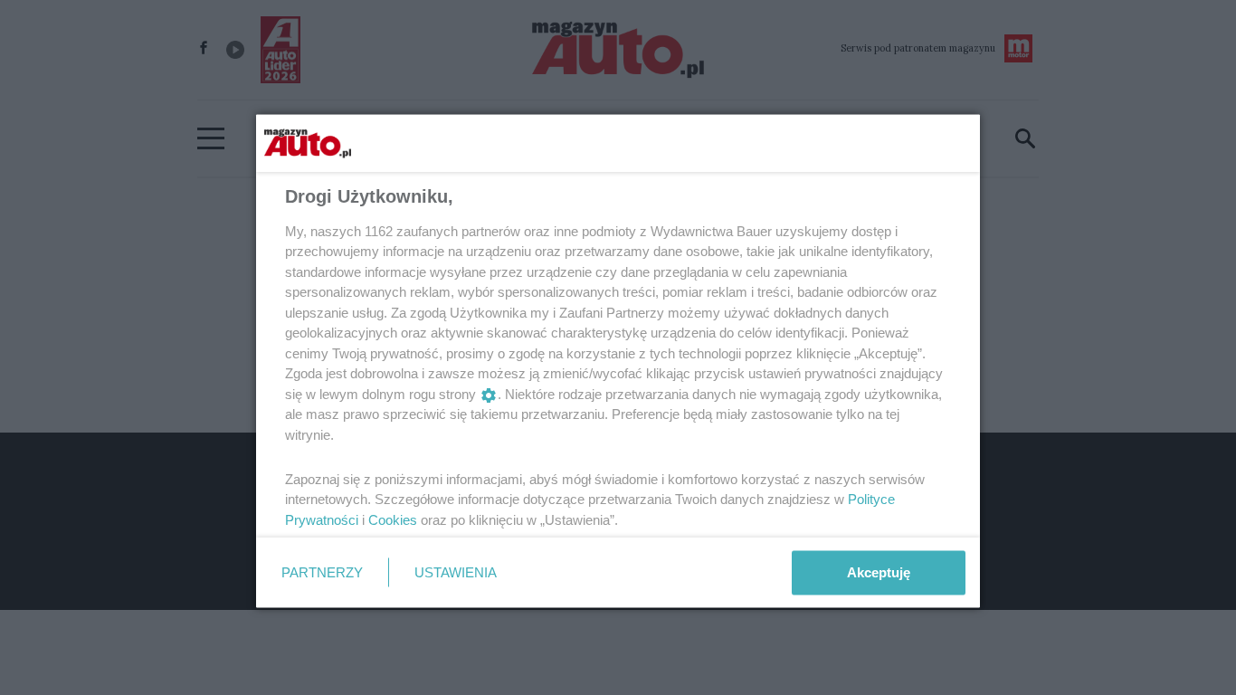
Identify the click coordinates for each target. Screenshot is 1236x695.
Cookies (392, 519)
